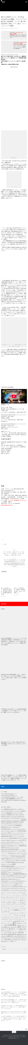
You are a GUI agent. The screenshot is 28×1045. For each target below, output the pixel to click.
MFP (10, 857)
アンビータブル (16, 895)
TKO (25, 881)
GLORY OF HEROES (5, 831)
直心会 (10, 938)
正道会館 (15, 936)
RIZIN (21, 874)
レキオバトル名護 (12, 921)
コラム (13, 899)
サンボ (9, 901)
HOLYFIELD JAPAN (15, 833)
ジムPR (7, 903)
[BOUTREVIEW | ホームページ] (4, 1)
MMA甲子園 (14, 857)
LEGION (10, 853)
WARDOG (15, 886)
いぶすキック (4, 892)
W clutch (4, 888)
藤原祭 (15, 939)
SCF (21, 876)
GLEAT (19, 829)
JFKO (25, 838)
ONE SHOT (21, 866)
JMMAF (8, 840)
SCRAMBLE (24, 876)
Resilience (11, 874)
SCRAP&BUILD (4, 877)
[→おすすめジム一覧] (19, 32)
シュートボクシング (13, 902)
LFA (25, 853)
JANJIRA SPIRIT (20, 838)
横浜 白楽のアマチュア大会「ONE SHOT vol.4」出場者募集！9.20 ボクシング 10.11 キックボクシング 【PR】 (13, 744)
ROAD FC (3, 876)
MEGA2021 (6, 857)
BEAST (19, 811)
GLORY (23, 829)
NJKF (8, 862)
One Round (16, 866)
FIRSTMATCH (9, 827)
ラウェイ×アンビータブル (15, 919)
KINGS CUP (16, 846)
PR (10, 870)
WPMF (24, 888)
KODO (8, 848)
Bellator (23, 811)
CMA (13, 818)
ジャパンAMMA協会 (20, 902)
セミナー (18, 908)
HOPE (20, 833)
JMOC (21, 840)
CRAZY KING (3, 820)
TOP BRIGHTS (4, 883)
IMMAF (5, 834)
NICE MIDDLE (3, 862)
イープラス (10, 500)
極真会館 (10, 936)
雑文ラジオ (8, 941)
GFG (18, 827)
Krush (15, 849)
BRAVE (22, 815)
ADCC (23, 809)
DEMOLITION (8, 823)
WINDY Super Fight (11, 888)
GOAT (12, 831)
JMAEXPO (3, 840)
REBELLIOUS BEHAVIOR (17, 872)
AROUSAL (15, 811)
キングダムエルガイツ (9, 897)
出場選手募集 (18, 925)
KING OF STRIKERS (7, 846)
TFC (9, 881)
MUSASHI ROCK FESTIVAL (15, 858)
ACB (17, 809)
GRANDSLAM (4, 833)
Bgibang (4, 813)
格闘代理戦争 (12, 934)
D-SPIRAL (12, 820)
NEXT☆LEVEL (21, 860)
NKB (13, 862)
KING (17, 844)
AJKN (2, 811)
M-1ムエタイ (7, 855)
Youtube (13, 890)
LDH (5, 851)
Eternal (21, 823)
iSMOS (2, 838)
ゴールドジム (5, 901)
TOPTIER (11, 883)
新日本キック (14, 929)
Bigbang (9, 813)
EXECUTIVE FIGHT (4, 825)
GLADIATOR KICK (13, 829)
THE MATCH (20, 881)
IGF (2, 834)
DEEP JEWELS (7, 822)
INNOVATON (14, 836)
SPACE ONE (21, 877)
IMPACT (8, 834)
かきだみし (9, 892)
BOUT (17, 815)
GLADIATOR (5, 829)
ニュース (3, 12)
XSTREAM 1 (5, 890)
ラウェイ (5, 919)
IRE (21, 836)
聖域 (9, 939)
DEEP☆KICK (18, 822)
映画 (8, 932)
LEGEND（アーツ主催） (16, 851)
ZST (25, 890)
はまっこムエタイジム (7, 893)
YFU (10, 890)
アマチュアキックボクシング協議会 (18, 893)
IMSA (18, 834)
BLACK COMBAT (19, 813)
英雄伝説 (12, 939)
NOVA (6, 864)
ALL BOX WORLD (8, 811)
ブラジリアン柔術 (20, 912)
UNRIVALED (4, 886)
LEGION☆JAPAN (16, 853)
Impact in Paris (13, 834)
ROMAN (8, 876)
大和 (2, 927)
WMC (17, 888)
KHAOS (12, 842)
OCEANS (9, 864)
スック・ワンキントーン (12, 907)
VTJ (8, 886)
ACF (20, 809)
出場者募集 (11, 925)
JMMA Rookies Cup (15, 840)
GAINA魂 (15, 827)
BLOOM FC (4, 815)
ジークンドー (8, 906)
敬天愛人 (15, 927)
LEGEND (9, 851)
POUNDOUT (16, 868)
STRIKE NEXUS (12, 879)
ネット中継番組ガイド (16, 910)
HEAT (9, 833)
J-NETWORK (13, 838)
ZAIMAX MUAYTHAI (19, 890)
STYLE (18, 879)
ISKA (23, 836)
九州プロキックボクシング (7, 923)
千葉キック (23, 925)
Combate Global (22, 818)
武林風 (18, 936)
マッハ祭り (4, 915)
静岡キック (13, 941)
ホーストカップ (16, 914)
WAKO (11, 886)
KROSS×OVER (6, 850)
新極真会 (21, 929)
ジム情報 (12, 903)
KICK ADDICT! (17, 842)
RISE (16, 874)
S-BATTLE (17, 876)
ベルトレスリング (6, 914)
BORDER (14, 815)
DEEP (24, 820)
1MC (2, 809)
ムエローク (17, 917)
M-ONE (12, 855)
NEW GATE (12, 860)
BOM (9, 815)
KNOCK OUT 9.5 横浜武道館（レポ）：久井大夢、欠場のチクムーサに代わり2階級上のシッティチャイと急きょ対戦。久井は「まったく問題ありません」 (14, 1001)
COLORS (17, 818)
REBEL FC (10, 872)
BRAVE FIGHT (5, 816)
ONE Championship (8, 865)
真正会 (13, 938)
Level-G (21, 853)
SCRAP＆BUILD (10, 877)
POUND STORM (5, 870)
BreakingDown (14, 816)
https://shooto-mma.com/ (6, 505)
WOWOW (21, 888)
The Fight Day (13, 881)
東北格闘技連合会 (15, 932)
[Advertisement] (14, 9)
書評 (10, 932)
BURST (7, 818)
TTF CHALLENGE (18, 883)
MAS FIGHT (16, 855)
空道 (5, 939)
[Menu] (26, 2)
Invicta (18, 836)
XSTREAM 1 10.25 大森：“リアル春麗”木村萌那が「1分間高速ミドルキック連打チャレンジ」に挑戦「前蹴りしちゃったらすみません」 (14, 711)
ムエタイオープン (8, 917)
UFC (16, 885)
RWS (13, 876)
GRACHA (15, 831)
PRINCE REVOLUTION (15, 870)
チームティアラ (5, 910)
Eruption (17, 823)
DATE (15, 820)
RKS (25, 874)
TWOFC (3, 885)
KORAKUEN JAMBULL (15, 847)
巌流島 (6, 927)
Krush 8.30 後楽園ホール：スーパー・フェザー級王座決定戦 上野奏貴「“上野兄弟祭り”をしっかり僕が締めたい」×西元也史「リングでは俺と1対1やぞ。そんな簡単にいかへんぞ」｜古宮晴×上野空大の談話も (13, 641)
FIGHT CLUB (11, 825)
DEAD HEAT (19, 820)
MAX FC (20, 855)
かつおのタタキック (15, 892)
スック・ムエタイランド (15, 906)
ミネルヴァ (17, 916)
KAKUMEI (8, 842)
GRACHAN (22, 831)
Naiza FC (2, 860)
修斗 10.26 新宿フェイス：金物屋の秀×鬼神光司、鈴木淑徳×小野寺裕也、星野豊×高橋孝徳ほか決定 (6, 591)
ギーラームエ (19, 897)
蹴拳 (23, 939)
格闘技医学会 (20, 934)
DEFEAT (2, 823)
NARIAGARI (7, 860)
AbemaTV (13, 809)
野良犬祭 (3, 941)
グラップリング (7, 899)
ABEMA (6, 809)
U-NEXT (7, 885)
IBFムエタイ (24, 833)
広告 (9, 927)
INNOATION (22, 834)
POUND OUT (21, 868)
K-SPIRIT (3, 842)
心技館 (11, 927)
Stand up (4, 879)
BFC (2, 813)
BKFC (13, 813)
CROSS (8, 820)
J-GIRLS (6, 838)
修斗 (5, 544)
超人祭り (19, 939)
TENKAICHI (4, 881)
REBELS (4, 874)
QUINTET (4, 872)
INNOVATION (6, 836)
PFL (11, 868)
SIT (14, 877)
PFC (8, 868)
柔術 (19, 932)
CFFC (10, 818)
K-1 (24, 840)
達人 (25, 939)
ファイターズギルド (13, 912)
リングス (5, 921)
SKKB (16, 877)
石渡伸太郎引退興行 (19, 938)
